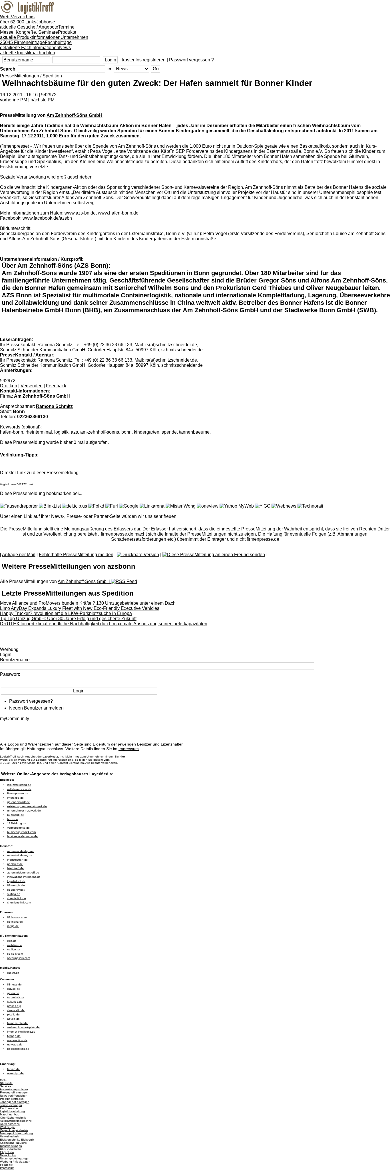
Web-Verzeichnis (18, 19)
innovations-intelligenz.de (24, 876)
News (35, 50)
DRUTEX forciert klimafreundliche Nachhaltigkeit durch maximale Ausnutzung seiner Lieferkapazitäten (103, 623)
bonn (126, 432)
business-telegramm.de (22, 836)
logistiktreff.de (16, 881)
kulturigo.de (15, 1001)
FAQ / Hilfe (7, 1152)
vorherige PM (13, 99)
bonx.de (12, 819)
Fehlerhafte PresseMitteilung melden (76, 554)
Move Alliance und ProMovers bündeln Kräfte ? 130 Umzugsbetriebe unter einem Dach (88, 603)
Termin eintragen (11, 1105)
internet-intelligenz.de (21, 1031)
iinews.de (13, 972)
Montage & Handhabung (16, 1133)
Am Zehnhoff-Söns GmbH (74, 115)
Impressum (128, 748)
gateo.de (13, 993)
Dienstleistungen (11, 1145)
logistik (61, 432)
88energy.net (16, 889)
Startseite (6, 1083)
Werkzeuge (7, 1127)
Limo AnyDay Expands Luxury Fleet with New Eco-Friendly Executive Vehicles (79, 608)
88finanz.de (15, 921)
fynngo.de (14, 1035)
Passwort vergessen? (31, 701)
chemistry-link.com (19, 902)
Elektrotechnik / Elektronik (17, 1139)
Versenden (32, 385)
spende (169, 432)
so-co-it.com (15, 953)
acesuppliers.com (18, 957)
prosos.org (14, 1005)
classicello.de (16, 1010)
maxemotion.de (17, 1040)
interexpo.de (15, 797)
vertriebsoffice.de (18, 827)
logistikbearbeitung (12, 1111)
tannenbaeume (194, 432)
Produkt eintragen (12, 1098)
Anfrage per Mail (18, 554)
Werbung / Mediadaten (15, 1161)
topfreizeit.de (15, 997)
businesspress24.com (21, 832)
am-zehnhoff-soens (99, 432)
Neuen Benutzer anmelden (36, 708)
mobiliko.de (14, 945)
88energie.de (16, 885)
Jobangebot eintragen (14, 1101)
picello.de (13, 1014)
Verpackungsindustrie (14, 1130)
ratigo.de (13, 925)
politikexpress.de (18, 1048)
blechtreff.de (15, 868)
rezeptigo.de (15, 1073)
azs (74, 432)
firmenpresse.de (17, 793)
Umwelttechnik (9, 1136)
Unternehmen (44, 40)
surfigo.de (13, 893)
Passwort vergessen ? (191, 59)
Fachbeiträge (36, 45)
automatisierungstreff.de (23, 872)
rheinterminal (38, 432)
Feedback (56, 385)
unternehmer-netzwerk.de (24, 810)
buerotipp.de (15, 814)
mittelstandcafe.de (19, 789)
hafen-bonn (11, 432)
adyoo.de (13, 1018)
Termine (37, 30)
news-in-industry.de (19, 855)
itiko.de (12, 940)
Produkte (38, 35)
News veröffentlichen (13, 1095)
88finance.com (17, 917)
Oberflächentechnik (13, 1117)
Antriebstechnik (10, 1123)
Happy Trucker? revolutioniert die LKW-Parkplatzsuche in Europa (66, 613)
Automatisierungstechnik (16, 1120)
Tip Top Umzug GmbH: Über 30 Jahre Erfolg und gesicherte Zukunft (68, 618)
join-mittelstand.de (19, 784)
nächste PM (43, 99)
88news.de (14, 984)
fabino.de (13, 1069)
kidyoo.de (13, 988)
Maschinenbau (9, 1114)
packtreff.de (15, 864)
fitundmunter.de (17, 1023)
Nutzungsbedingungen (15, 1158)
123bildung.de (16, 823)
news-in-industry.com (20, 851)
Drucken (8, 385)
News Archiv (8, 1155)
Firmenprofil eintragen (14, 1092)
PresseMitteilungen (19, 75)
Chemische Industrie (13, 1142)
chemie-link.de (16, 898)
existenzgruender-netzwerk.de (27, 806)
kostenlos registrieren (144, 59)
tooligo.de (13, 949)
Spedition (52, 75)
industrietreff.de (17, 859)
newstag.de (15, 1044)
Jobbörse (29, 24)
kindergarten (146, 432)
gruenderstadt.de (18, 802)
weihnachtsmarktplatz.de (23, 1027)
